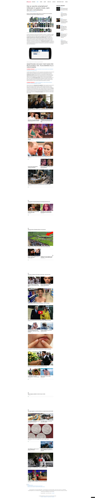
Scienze (66, 1)
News (37, 1)
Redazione (45, 496)
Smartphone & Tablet (60, 1)
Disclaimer (52, 496)
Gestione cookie (93, 497)
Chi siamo (42, 496)
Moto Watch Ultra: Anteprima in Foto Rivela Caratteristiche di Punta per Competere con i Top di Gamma (64, 42)
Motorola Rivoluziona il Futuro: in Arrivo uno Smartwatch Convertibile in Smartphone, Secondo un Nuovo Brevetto (64, 21)
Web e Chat (49, 1)
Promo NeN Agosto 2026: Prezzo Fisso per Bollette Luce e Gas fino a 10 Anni (64, 9)
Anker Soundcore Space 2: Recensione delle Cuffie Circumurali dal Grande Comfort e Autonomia (64, 36)
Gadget (45, 1)
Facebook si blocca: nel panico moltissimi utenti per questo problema (36, 486)
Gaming (41, 1)
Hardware (33, 1)
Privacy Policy (49, 496)
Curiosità (53, 1)
